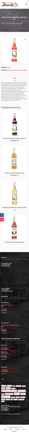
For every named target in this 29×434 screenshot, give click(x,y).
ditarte (3, 394)
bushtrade (18, 386)
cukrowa (23, 386)
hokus (16, 394)
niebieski (23, 397)
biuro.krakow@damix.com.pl (7, 324)
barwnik (9, 386)
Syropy (12, 22)
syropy (18, 70)
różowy (15, 399)
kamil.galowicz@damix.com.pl (8, 354)
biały (14, 386)
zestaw (3, 401)
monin (14, 70)
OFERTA (11, 429)
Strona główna (5, 22)
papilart (3, 399)
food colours (9, 394)
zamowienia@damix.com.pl (7, 303)
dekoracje (13, 388)
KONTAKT (14, 431)
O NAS (23, 429)
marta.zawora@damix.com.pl (8, 346)
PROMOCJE (17, 429)
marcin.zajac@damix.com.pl (7, 358)
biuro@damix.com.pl (6, 307)
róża (12, 399)
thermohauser (21, 399)
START (5, 429)
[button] (28, 1)
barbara (4, 386)
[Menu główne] (26, 4)
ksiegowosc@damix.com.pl (7, 311)
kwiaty (23, 394)
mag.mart (6, 397)
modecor (13, 397)
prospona (8, 399)
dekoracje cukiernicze (9, 391)
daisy (3, 388)
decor (8, 388)
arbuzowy (9, 70)
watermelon (24, 70)
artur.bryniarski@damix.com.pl (8, 350)
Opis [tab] (15, 78)
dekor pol (21, 391)
